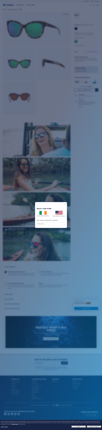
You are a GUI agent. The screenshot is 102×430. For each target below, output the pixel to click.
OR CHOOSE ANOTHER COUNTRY (47, 220)
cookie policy (15, 424)
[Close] (65, 204)
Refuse (78, 426)
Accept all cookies (94, 426)
